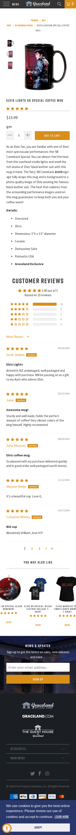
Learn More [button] (62, 816)
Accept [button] (38, 827)
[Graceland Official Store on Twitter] (32, 774)
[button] (17, 109)
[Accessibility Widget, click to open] (7, 828)
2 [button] (32, 548)
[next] (65, 65)
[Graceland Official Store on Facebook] (40, 774)
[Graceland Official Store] (38, 4)
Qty (9, 127)
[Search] (59, 3)
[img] (17, 349)
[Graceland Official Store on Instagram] (47, 774)
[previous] (21, 65)
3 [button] (39, 548)
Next (44, 20)
